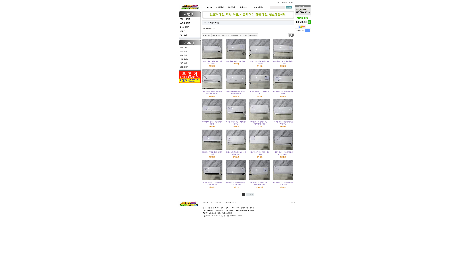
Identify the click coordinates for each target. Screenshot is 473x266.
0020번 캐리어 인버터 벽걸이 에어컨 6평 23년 (283, 153)
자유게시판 (184, 67)
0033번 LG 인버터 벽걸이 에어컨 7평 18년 (260, 62)
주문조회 (243, 7)
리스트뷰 (289, 34)
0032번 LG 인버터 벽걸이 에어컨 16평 (283, 62)
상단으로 (292, 202)
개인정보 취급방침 (230, 202)
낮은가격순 (216, 35)
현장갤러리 (184, 59)
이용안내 (220, 7)
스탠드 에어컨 (185, 23)
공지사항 (183, 47)
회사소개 (206, 202)
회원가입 (284, 2)
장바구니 (231, 7)
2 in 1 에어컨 (184, 27)
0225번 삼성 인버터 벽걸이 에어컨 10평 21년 (212, 62)
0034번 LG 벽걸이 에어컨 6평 (235, 61)
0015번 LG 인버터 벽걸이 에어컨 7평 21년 (283, 183)
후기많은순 (243, 35)
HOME (210, 7)
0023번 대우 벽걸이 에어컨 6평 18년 (212, 153)
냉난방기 (183, 35)
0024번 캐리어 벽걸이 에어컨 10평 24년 (283, 123)
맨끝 (251, 194)
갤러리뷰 (292, 34)
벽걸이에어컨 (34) (209, 28)
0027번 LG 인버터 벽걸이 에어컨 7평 (212, 123)
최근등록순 (253, 35)
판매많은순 (207, 35)
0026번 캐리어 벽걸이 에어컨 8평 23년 (236, 123)
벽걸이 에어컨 (185, 19)
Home (205, 23)
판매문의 (183, 55)
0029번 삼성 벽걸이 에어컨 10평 (259, 92)
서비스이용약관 (216, 202)
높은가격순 (225, 35)
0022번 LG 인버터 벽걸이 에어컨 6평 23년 (236, 153)
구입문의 (183, 51)
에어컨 (182, 31)
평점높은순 (234, 35)
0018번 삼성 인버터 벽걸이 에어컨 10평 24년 (235, 183)
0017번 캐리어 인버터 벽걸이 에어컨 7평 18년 (259, 183)
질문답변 (183, 63)
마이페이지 (259, 7)
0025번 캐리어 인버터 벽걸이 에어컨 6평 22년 (259, 123)
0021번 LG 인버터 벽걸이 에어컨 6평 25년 (260, 153)
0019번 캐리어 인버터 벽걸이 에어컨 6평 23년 (212, 183)
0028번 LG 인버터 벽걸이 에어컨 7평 (283, 92)
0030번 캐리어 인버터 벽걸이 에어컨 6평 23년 (236, 92)
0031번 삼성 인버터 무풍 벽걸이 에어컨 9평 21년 (212, 92)
